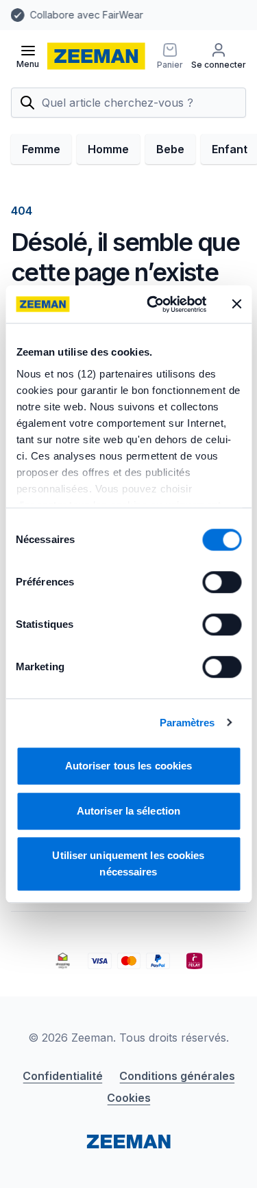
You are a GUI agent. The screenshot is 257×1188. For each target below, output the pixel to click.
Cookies (129, 1098)
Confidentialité (63, 1076)
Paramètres (187, 722)
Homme (108, 149)
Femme (41, 149)
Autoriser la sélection (128, 811)
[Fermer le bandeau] (236, 304)
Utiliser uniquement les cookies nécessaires (128, 863)
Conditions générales (177, 1076)
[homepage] (96, 56)
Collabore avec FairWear (58, 15)
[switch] (221, 582)
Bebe (170, 149)
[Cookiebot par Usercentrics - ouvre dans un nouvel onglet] (153, 304)
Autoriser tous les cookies (129, 765)
